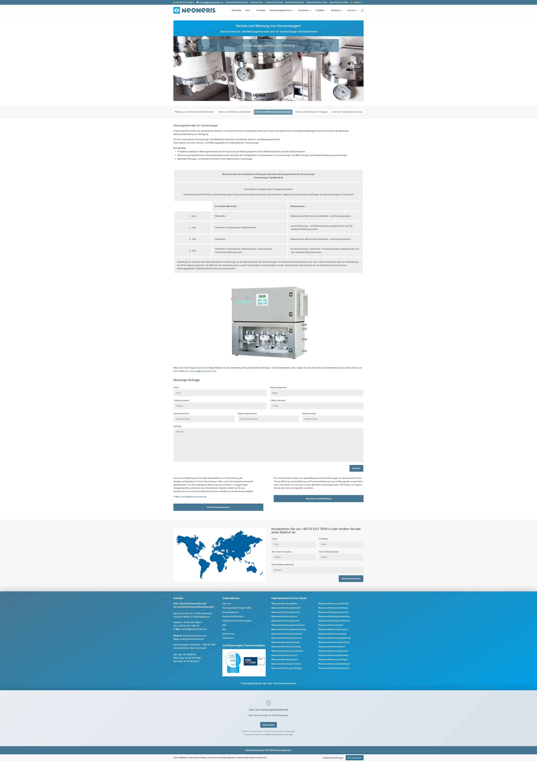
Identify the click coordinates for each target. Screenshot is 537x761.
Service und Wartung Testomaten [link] (234, 112)
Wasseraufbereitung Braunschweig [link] (288, 629)
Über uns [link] (226, 603)
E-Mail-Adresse (277, 400)
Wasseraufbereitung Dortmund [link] (286, 638)
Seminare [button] (336, 10)
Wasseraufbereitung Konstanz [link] (333, 629)
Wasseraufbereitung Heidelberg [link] (334, 616)
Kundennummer (181, 413)
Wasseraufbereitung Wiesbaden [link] (334, 664)
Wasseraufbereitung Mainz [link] (331, 646)
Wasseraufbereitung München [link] (333, 651)
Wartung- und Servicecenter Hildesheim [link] (194, 112)
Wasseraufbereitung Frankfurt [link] (286, 664)
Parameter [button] (303, 10)
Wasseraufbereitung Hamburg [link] (333, 608)
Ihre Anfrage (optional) (283, 564)
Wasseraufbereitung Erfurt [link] (284, 655)
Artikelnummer (309, 413)
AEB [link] (224, 629)
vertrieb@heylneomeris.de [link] (194, 496)
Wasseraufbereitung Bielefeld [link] (286, 608)
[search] (362, 10)
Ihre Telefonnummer (281, 552)
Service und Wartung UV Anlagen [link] (311, 112)
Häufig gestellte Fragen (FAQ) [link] (236, 608)
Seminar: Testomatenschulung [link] (347, 112)
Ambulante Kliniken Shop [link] (236, 2)
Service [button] (351, 10)
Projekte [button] (320, 10)
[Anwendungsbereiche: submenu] (293, 10)
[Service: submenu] (356, 10)
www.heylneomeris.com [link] (194, 635)
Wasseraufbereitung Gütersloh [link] (333, 603)
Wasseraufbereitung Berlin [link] (284, 603)
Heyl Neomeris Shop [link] (339, 2)
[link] (357, 2)
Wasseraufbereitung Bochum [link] (285, 612)
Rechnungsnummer (247, 413)
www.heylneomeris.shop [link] (192, 639)
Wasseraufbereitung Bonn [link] (284, 616)
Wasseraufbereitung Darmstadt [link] (286, 633)
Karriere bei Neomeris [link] (233, 616)
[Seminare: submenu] (342, 10)
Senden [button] (356, 468)
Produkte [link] (260, 10)
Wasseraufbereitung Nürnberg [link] (333, 655)
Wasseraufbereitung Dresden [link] (285, 642)
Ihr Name (323, 539)
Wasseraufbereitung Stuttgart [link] (333, 659)
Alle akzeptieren (354, 758)
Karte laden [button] (268, 725)
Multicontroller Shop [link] (295, 2)
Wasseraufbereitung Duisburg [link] (286, 646)
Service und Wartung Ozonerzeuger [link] (273, 112)
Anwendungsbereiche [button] (280, 10)
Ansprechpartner (278, 387)
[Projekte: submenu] (325, 10)
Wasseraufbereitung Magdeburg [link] (334, 638)
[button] (534, 741)
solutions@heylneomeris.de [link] (202, 371)
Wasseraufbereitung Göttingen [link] (286, 668)
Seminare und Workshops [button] (319, 498)
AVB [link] (224, 625)
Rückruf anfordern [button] (351, 578)
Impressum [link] (227, 638)
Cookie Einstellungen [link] (333, 758)
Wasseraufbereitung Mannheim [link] (333, 642)
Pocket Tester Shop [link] (274, 2)
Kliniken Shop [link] (256, 2)
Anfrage (178, 426)
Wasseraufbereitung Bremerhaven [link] (288, 625)
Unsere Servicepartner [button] (218, 507)
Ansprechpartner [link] (230, 612)
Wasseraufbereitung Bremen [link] (285, 620)
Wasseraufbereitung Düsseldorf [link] (287, 651)
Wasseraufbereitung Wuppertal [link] (333, 668)
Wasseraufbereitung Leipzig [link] (332, 633)
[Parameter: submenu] (310, 10)
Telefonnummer (181, 400)
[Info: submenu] (251, 10)
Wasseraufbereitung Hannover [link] (333, 612)
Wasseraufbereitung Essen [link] (284, 659)
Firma (176, 387)
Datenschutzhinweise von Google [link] (279, 734)
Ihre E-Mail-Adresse (329, 552)
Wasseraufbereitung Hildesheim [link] (334, 620)
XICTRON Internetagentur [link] (278, 750)
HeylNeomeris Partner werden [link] (237, 620)
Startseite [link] (236, 10)
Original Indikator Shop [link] (316, 2)
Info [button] (247, 10)
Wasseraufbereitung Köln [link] (330, 625)
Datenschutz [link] (228, 633)
